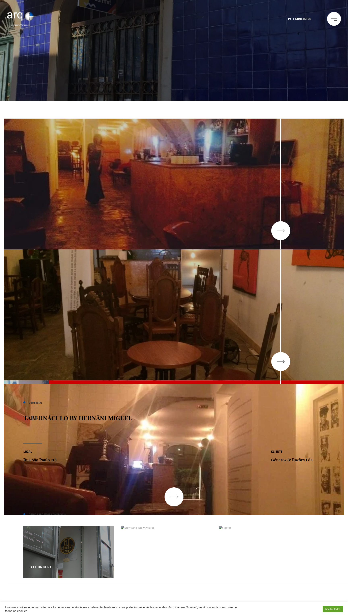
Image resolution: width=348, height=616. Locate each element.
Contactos (303, 19)
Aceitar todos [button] (333, 609)
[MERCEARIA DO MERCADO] (166, 528)
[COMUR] (264, 528)
